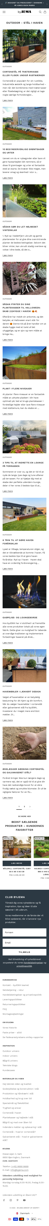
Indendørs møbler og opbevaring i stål (22, 1127)
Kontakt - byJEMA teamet (16, 985)
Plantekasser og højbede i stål (18, 1117)
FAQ (5, 1009)
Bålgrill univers (10, 1060)
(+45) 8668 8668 (19, 1166)
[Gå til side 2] (30, 807)
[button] (24, 1213)
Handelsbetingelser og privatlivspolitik (22, 995)
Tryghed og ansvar (12, 1108)
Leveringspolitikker (12, 999)
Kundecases (9, 1070)
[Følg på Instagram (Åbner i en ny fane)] (10, 1200)
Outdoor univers (11, 1051)
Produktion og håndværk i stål (18, 1093)
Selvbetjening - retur (13, 990)
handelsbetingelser (33, 962)
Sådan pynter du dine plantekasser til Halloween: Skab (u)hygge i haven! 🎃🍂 (22, 307)
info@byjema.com (19, 1170)
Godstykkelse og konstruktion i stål (21, 1089)
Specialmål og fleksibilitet (16, 1103)
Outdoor (7, 66)
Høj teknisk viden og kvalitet (17, 1084)
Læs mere (8, 100)
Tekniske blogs (10, 1065)
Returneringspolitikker (14, 1004)
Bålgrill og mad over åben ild (17, 1122)
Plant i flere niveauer (17, 388)
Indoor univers (10, 1056)
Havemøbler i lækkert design (22, 691)
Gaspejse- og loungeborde (20, 617)
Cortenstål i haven (12, 1113)
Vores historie (10, 1027)
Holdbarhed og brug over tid (17, 1098)
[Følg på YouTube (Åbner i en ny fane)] (24, 1200)
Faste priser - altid (12, 1032)
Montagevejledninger (13, 1014)
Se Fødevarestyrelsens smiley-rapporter (23, 1037)
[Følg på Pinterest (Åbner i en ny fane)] (17, 1200)
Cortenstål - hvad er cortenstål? (19, 1132)
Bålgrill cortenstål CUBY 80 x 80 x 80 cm (17, 870)
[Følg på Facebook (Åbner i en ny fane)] (4, 1200)
